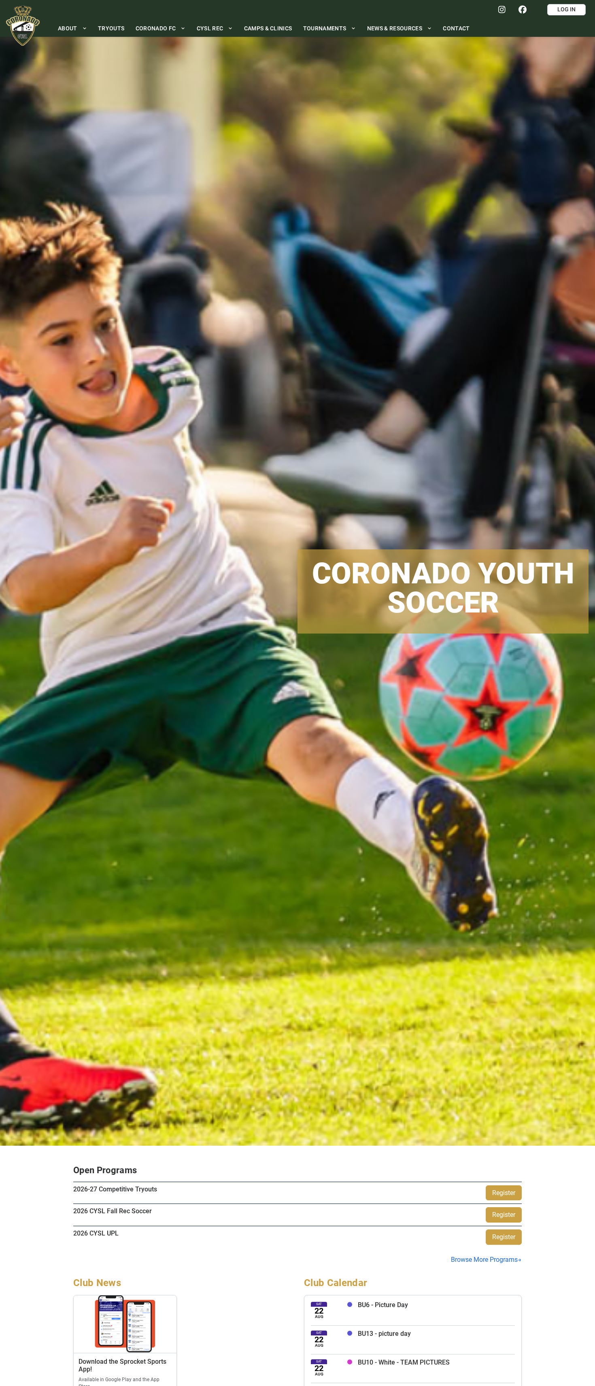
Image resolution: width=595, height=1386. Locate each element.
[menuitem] (72, 28)
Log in (566, 9)
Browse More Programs (484, 1259)
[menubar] (263, 28)
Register (503, 1193)
